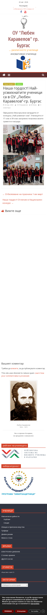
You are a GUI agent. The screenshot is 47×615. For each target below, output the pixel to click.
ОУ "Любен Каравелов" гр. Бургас (23, 39)
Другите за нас (7, 559)
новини (19, 84)
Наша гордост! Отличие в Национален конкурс (22, 201)
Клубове (7, 519)
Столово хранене (8, 555)
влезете (14, 368)
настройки (35, 604)
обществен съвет (7, 572)
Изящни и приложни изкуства (12, 527)
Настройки (34, 611)
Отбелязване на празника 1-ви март (23, 194)
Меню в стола (6, 538)
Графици (4, 531)
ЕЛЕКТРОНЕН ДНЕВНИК (10, 552)
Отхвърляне (21, 611)
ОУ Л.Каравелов (22, 105)
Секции (6, 523)
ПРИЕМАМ (8, 611)
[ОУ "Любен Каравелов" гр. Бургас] (4, 75)
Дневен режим (7, 534)
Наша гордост (9, 84)
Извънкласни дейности (10, 516)
